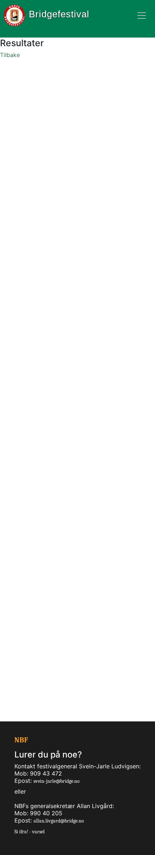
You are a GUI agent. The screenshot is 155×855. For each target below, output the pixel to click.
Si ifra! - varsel (29, 832)
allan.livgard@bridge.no (59, 821)
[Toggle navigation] (141, 15)
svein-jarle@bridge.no (57, 781)
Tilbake (10, 54)
